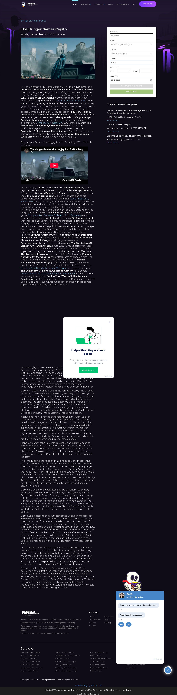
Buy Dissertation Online (30, 661)
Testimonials (122, 4)
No (129, 624)
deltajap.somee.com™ (51, 680)
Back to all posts (35, 20)
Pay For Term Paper (29, 671)
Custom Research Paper (65, 661)
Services (92, 622)
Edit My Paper (96, 671)
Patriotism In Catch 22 (49, 123)
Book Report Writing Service (67, 655)
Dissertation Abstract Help (32, 668)
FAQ (133, 4)
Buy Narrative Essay (29, 658)
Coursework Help (62, 658)
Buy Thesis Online (97, 665)
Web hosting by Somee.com (88, 685)
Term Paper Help (97, 661)
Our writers (109, 616)
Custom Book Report (30, 665)
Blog (110, 4)
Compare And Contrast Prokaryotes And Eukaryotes (49, 273)
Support (92, 626)
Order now (131, 92)
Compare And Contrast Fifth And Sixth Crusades (54, 215)
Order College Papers (99, 668)
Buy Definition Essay (98, 652)
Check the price (88, 370)
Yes (121, 624)
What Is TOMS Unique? (119, 124)
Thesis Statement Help (30, 652)
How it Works (95, 619)
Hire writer (148, 4)
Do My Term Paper (63, 665)
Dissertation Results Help (66, 671)
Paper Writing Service (64, 652)
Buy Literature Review (30, 655)
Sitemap (107, 622)
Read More (113, 120)
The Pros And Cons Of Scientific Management (46, 268)
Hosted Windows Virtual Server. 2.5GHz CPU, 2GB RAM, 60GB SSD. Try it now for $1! (88, 690)
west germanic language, (71, 100)
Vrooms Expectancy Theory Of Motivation (129, 136)
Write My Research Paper (66, 668)
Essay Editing (95, 655)
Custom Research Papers (101, 658)
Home (75, 4)
